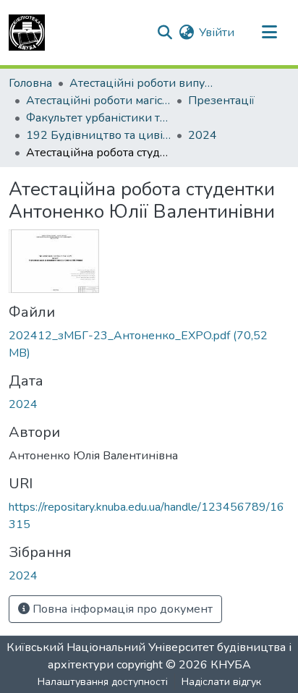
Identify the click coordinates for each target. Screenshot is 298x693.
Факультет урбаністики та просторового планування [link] (98, 118)
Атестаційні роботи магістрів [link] (98, 101)
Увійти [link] (216, 33)
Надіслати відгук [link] (221, 682)
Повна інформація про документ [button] (121, 609)
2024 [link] (202, 135)
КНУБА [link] (230, 665)
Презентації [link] (221, 101)
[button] (27, 32)
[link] (149, 344)
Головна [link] (30, 83)
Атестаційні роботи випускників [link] (141, 83)
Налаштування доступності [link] (103, 682)
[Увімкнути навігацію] (269, 32)
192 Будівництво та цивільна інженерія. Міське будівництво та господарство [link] (98, 135)
